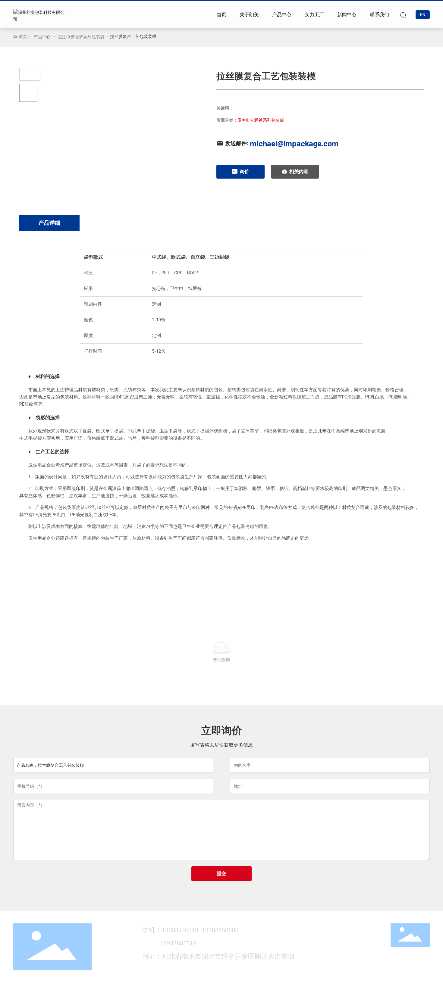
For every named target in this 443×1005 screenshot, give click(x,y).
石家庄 (376, 995)
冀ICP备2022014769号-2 (298, 995)
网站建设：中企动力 (350, 995)
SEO (389, 995)
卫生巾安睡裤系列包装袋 (81, 36)
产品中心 (41, 36)
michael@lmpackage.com (294, 143)
